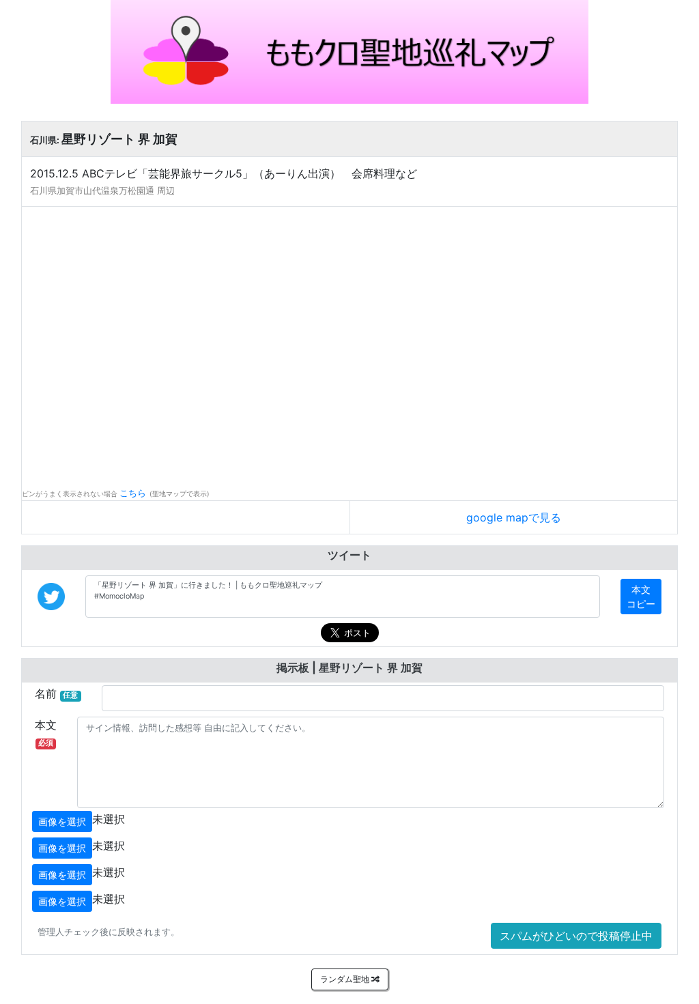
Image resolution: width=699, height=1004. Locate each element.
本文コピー (641, 596)
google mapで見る (513, 517)
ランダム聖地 (345, 979)
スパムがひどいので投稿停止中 (576, 936)
